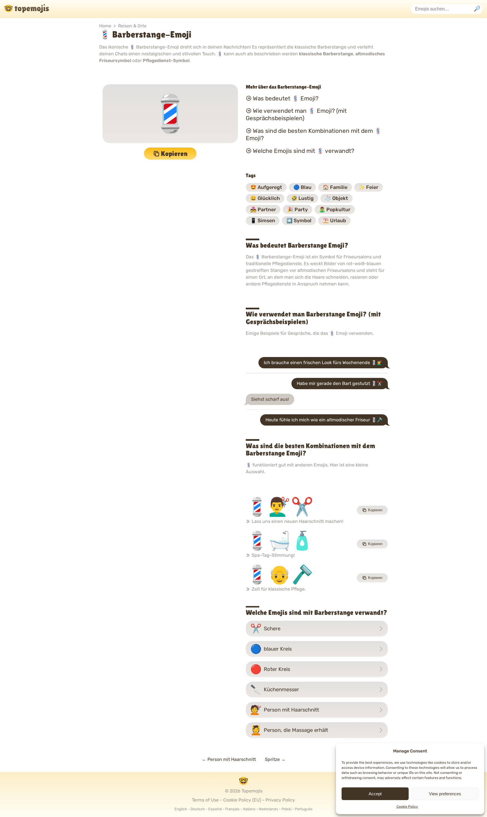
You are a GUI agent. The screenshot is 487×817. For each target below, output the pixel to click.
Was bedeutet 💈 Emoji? (285, 98)
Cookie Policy (407, 807)
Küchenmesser (274, 689)
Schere (265, 628)
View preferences (445, 793)
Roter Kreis (270, 669)
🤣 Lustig (302, 198)
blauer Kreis (271, 649)
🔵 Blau (302, 187)
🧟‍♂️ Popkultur (334, 209)
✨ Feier (368, 187)
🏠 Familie (335, 187)
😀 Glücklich (265, 198)
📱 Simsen (262, 220)
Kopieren (174, 153)
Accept (375, 793)
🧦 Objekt (336, 198)
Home (105, 25)
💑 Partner (263, 209)
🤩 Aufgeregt (266, 187)
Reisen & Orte (132, 25)
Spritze (275, 759)
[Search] (477, 9)
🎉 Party (297, 209)
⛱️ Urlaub (334, 220)
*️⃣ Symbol (298, 220)
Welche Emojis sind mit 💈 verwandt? (303, 150)
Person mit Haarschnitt (284, 709)
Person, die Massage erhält (289, 730)
